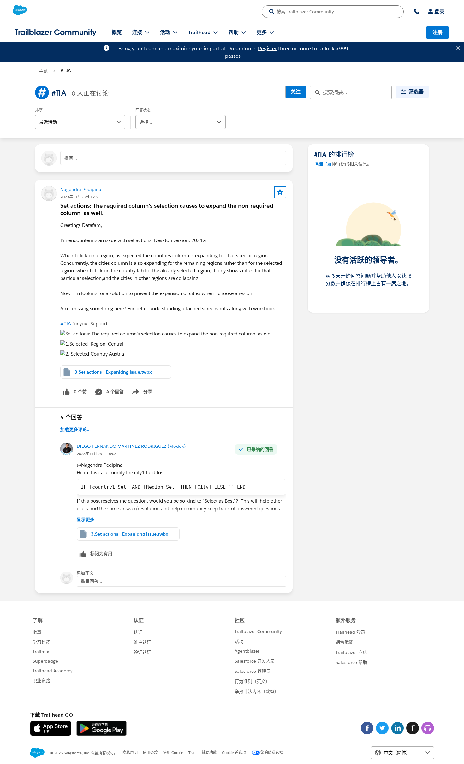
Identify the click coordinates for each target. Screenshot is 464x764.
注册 (437, 32)
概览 (117, 32)
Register (267, 48)
